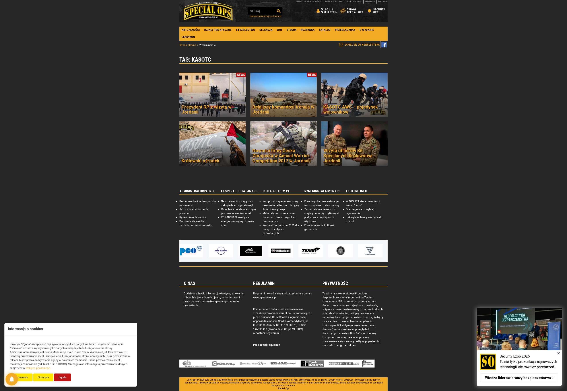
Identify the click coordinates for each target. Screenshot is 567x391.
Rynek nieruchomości (192, 217)
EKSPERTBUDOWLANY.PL (239, 191)
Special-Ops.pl (208, 11)
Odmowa (43, 377)
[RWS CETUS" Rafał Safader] (194, 250)
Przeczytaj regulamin (266, 344)
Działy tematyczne (217, 29)
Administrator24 (253, 364)
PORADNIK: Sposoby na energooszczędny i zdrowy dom (237, 221)
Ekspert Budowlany (194, 364)
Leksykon (188, 37)
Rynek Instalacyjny (312, 364)
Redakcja (370, 1)
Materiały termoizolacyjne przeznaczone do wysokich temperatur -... (279, 217)
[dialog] (519, 347)
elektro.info (223, 364)
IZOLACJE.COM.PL (276, 191)
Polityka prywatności (350, 1)
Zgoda (62, 377)
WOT (279, 29)
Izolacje (282, 364)
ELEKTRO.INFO (356, 191)
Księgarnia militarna (367, 364)
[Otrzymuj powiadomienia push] (12, 379)
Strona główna (187, 45)
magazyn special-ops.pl (309, 1)
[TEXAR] (283, 250)
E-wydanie (366, 29)
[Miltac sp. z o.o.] (373, 250)
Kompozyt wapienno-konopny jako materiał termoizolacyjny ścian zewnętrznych (281, 205)
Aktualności (191, 29)
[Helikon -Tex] (224, 250)
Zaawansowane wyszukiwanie (265, 16)
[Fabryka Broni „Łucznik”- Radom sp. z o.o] (343, 250)
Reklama (383, 1)
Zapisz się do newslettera (362, 44)
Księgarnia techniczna (344, 364)
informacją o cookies (342, 345)
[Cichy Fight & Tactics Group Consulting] (313, 250)
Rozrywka (308, 29)
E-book (291, 29)
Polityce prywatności (38, 368)
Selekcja (265, 29)
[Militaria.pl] (253, 250)
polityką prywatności (367, 341)
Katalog (324, 29)
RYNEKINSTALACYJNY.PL (322, 191)
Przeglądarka (345, 29)
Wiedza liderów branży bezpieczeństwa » (519, 378)
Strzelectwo (245, 29)
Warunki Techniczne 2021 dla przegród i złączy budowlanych (281, 229)
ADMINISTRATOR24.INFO (197, 191)
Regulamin (330, 1)
